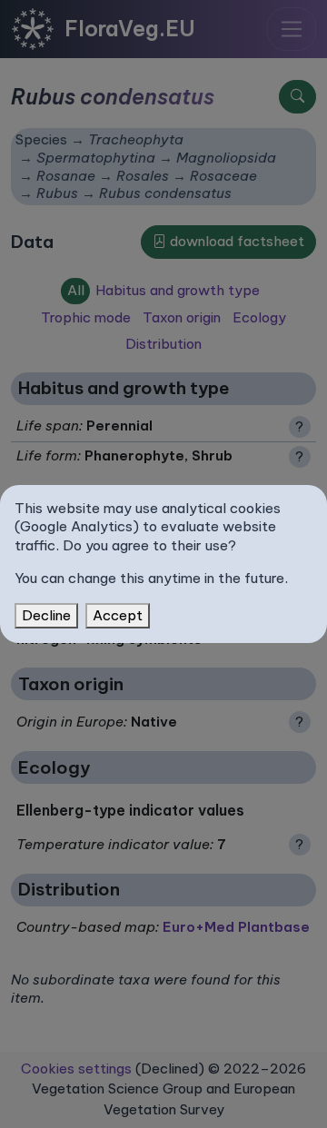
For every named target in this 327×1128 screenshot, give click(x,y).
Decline (46, 615)
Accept (118, 615)
